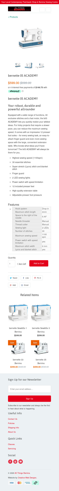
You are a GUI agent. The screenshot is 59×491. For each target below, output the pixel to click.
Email (26, 285)
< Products (13, 16)
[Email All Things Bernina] (21, 462)
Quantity (12, 257)
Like (27, 278)
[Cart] (48, 9)
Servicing (12, 448)
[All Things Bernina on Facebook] (10, 462)
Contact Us (12, 419)
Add (14, 285)
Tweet (15, 278)
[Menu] (42, 9)
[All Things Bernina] (19, 9)
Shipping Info (13, 427)
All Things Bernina (22, 473)
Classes (11, 444)
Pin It (39, 278)
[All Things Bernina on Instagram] (15, 462)
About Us (12, 431)
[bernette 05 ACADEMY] (29, 37)
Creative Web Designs (27, 477)
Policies (11, 423)
